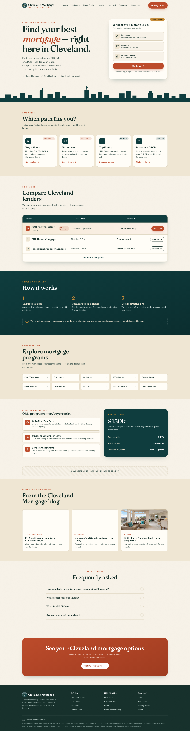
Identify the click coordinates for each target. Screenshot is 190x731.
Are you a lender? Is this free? (94, 615)
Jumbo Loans (36, 386)
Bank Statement (154, 386)
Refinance (76, 5)
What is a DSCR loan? (94, 606)
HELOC (95, 386)
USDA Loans (124, 377)
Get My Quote (158, 5)
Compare (123, 5)
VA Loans (95, 377)
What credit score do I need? (94, 597)
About (140, 697)
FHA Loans (65, 377)
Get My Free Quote (93, 665)
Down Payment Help (112, 709)
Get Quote (157, 228)
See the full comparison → (95, 257)
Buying (65, 5)
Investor (101, 5)
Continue (136, 66)
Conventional (154, 377)
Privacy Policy (144, 705)
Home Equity (88, 5)
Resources (135, 5)
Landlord (112, 5)
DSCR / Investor (124, 386)
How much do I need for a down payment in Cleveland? (94, 589)
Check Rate (157, 239)
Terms (140, 709)
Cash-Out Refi (65, 386)
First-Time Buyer (36, 377)
